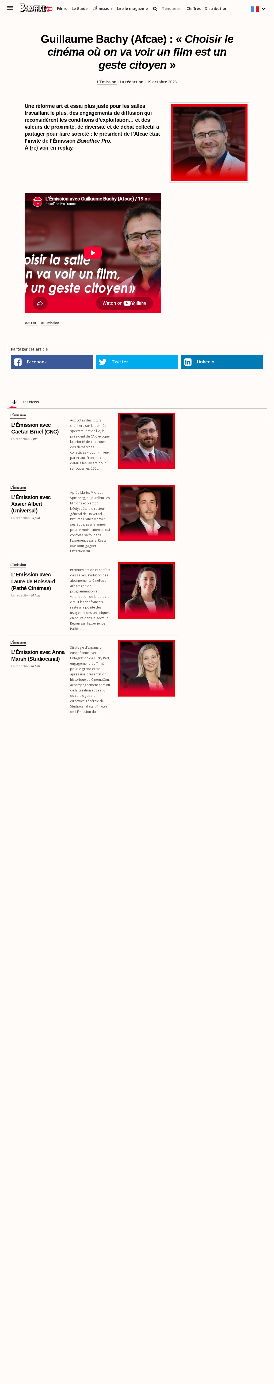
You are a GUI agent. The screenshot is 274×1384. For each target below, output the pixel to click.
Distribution (216, 8)
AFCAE (32, 323)
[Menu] (10, 8)
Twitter (120, 362)
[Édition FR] (259, 9)
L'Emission (51, 323)
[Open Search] (155, 9)
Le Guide (79, 8)
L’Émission (102, 8)
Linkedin (205, 362)
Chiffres (194, 8)
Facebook (37, 362)
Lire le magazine (132, 8)
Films (62, 8)
